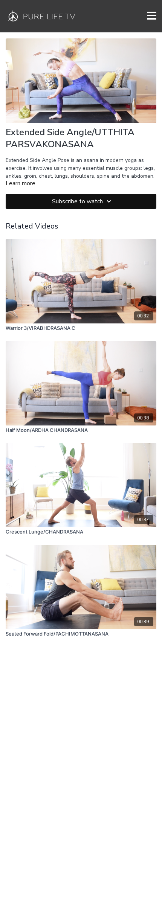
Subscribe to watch (77, 201)
